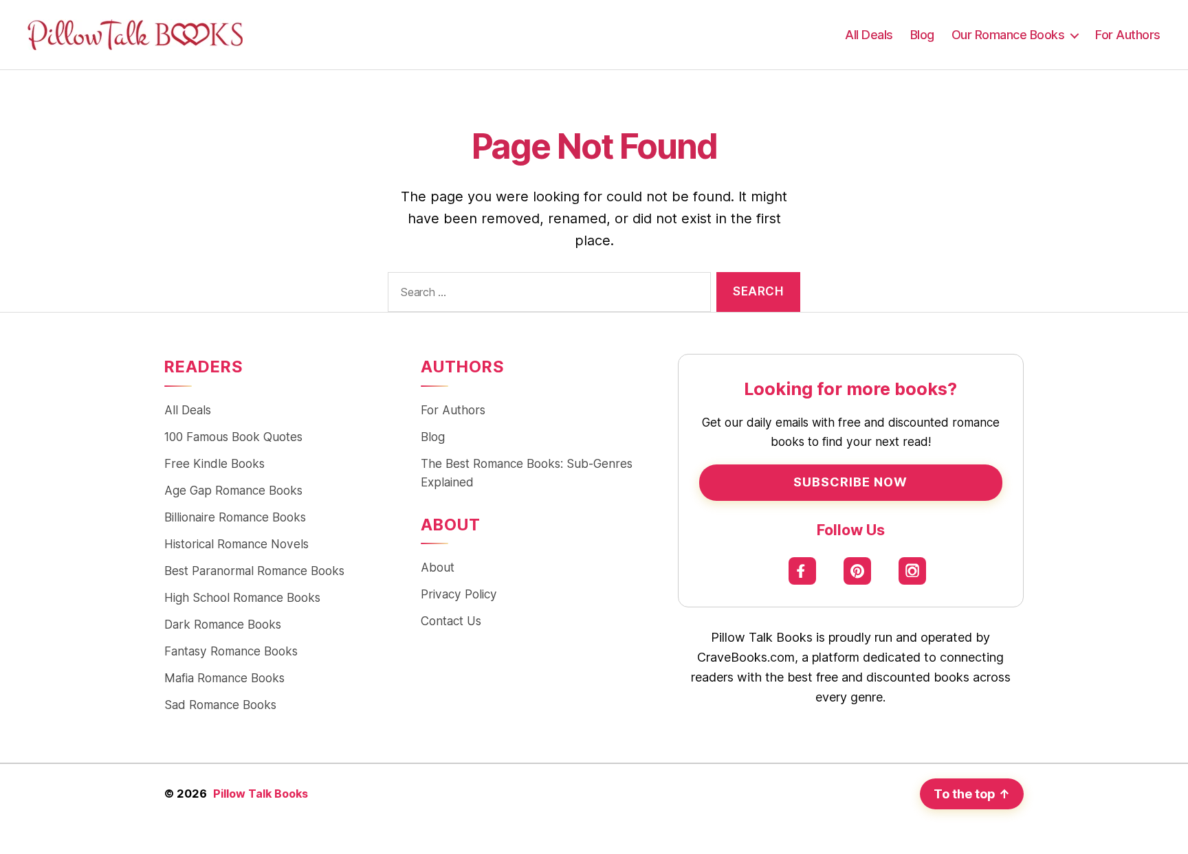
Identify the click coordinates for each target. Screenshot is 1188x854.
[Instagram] (912, 570)
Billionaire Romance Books (235, 517)
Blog (922, 34)
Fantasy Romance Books (231, 651)
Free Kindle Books (214, 463)
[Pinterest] (857, 570)
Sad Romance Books (220, 704)
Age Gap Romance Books (233, 490)
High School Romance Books (242, 597)
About (437, 567)
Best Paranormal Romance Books (254, 570)
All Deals (869, 34)
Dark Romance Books (222, 624)
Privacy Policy (459, 594)
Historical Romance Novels (236, 544)
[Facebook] (802, 570)
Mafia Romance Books (224, 678)
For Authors (1127, 34)
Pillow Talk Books (260, 793)
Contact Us (451, 621)
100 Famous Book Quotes (233, 436)
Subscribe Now (850, 482)
